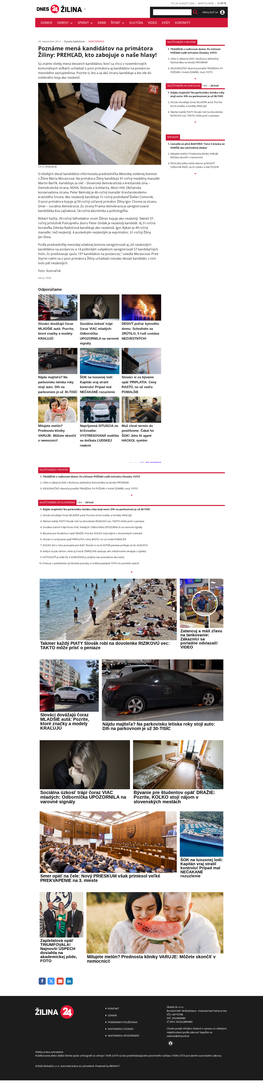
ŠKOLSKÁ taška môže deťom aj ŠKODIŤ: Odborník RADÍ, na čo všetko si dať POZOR (194, 165)
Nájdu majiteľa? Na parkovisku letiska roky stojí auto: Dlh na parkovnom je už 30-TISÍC (197, 94)
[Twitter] (51, 981)
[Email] (60, 981)
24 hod (214, 85)
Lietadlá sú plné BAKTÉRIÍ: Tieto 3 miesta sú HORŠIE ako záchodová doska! (197, 145)
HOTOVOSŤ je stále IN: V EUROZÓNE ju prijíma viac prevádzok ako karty (83, 557)
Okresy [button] (63, 23)
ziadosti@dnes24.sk (178, 1036)
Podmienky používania (122, 1022)
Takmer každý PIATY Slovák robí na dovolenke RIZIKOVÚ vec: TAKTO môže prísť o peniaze (196, 113)
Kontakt (113, 1008)
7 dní (204, 85)
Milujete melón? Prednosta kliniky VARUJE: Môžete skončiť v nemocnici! (194, 155)
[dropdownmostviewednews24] (195, 122)
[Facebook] (42, 981)
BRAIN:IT (115, 1066)
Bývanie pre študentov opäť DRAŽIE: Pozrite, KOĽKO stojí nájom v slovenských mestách (92, 533)
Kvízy (166, 23)
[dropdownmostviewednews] (195, 79)
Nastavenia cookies (120, 1029)
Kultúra (136, 23)
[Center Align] (195, 12)
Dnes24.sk (51, 166)
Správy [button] (84, 23)
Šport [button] (116, 23)
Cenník (112, 1015)
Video (152, 23)
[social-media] (170, 1043)
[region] (85, 9)
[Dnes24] (72, 9)
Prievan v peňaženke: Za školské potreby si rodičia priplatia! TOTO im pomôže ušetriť (91, 563)
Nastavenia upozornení (123, 1035)
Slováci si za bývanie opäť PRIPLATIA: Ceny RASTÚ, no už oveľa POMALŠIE (84, 539)
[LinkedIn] (69, 981)
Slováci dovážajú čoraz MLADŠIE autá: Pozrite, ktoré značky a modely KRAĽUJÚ (196, 104)
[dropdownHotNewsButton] (195, 174)
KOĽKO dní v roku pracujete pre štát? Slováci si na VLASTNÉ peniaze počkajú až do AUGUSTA (95, 545)
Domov (46, 23)
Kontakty (182, 23)
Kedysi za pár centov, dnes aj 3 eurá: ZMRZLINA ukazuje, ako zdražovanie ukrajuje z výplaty (94, 551)
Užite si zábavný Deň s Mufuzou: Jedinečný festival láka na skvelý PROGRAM (194, 60)
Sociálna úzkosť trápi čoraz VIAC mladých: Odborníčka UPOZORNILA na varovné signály (92, 527)
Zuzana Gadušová (74, 41)
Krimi (102, 23)
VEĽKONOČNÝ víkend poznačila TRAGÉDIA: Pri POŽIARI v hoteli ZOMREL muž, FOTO (196, 70)
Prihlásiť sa (210, 12)
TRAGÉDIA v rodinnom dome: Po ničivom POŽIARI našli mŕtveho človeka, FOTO (195, 50)
